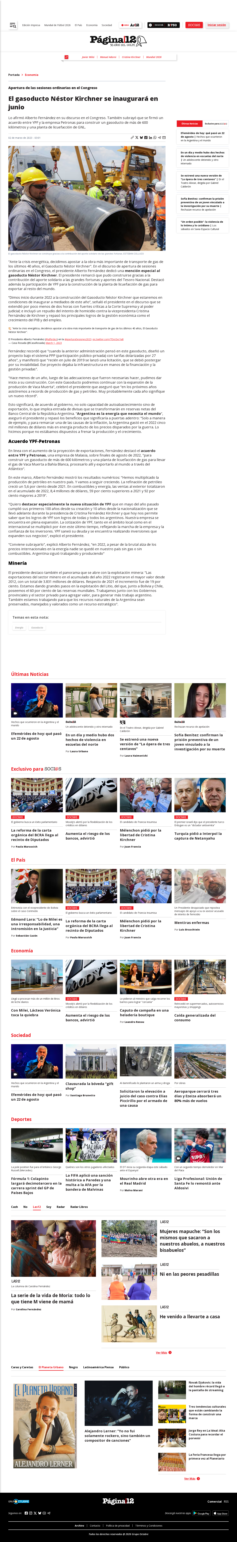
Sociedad (107, 25)
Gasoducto (37, 627)
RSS (226, 1501)
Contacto (95, 1525)
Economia (31, 75)
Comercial (215, 1501)
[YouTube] (44, 1513)
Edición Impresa (31, 25)
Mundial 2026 (154, 57)
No (25, 1207)
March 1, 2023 (54, 343)
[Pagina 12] (118, 41)
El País (78, 25)
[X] (35, 1513)
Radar (61, 1207)
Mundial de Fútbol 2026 (57, 25)
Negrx (73, 1367)
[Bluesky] (39, 1513)
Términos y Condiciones (148, 1525)
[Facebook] (26, 1513)
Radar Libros (79, 1207)
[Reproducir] (150, 25)
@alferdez (51, 339)
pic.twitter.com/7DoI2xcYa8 (108, 339)
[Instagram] (30, 1513)
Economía (92, 25)
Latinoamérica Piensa (98, 1367)
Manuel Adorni (108, 57)
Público (124, 1367)
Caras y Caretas (22, 1367)
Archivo (79, 1525)
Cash (14, 1207)
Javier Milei (88, 57)
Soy (48, 1207)
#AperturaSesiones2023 (78, 339)
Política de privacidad (118, 1525)
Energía (19, 627)
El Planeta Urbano (51, 1367)
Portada (14, 75)
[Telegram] (48, 1513)
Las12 (37, 1207)
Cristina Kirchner (131, 57)
